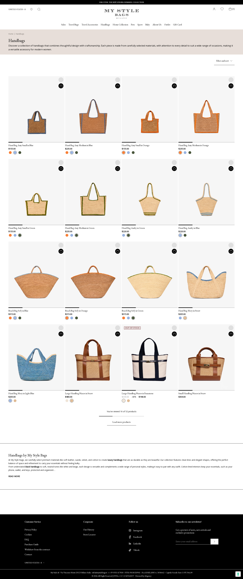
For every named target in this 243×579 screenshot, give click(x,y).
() (233, 8)
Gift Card (177, 25)
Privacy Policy (31, 529)
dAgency (148, 576)
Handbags (105, 25)
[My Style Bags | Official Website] (121, 12)
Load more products (121, 422)
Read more (14, 476)
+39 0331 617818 (116, 572)
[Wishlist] (222, 9)
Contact (28, 554)
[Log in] (214, 9)
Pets (133, 25)
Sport (140, 25)
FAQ (27, 539)
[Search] (39, 9)
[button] (11, 109)
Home (10, 34)
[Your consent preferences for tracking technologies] (238, 574)
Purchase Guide (32, 544)
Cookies (28, 534)
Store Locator (89, 534)
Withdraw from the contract (37, 549)
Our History (88, 529)
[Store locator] (31, 9)
